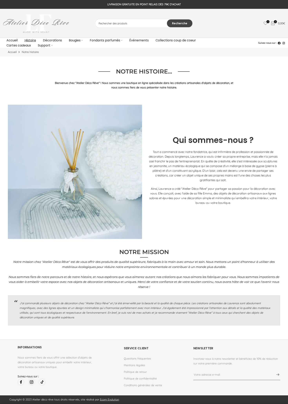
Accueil (12, 40)
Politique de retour (135, 372)
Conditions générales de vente (143, 385)
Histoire (30, 40)
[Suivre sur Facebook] (21, 382)
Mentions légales (134, 365)
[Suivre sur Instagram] (31, 382)
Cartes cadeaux (18, 45)
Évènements (139, 40)
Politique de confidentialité (140, 378)
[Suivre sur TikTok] (42, 382)
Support (44, 45)
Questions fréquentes (137, 358)
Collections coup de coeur (176, 40)
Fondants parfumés (105, 40)
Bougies (75, 40)
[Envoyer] (276, 374)
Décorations (52, 40)
